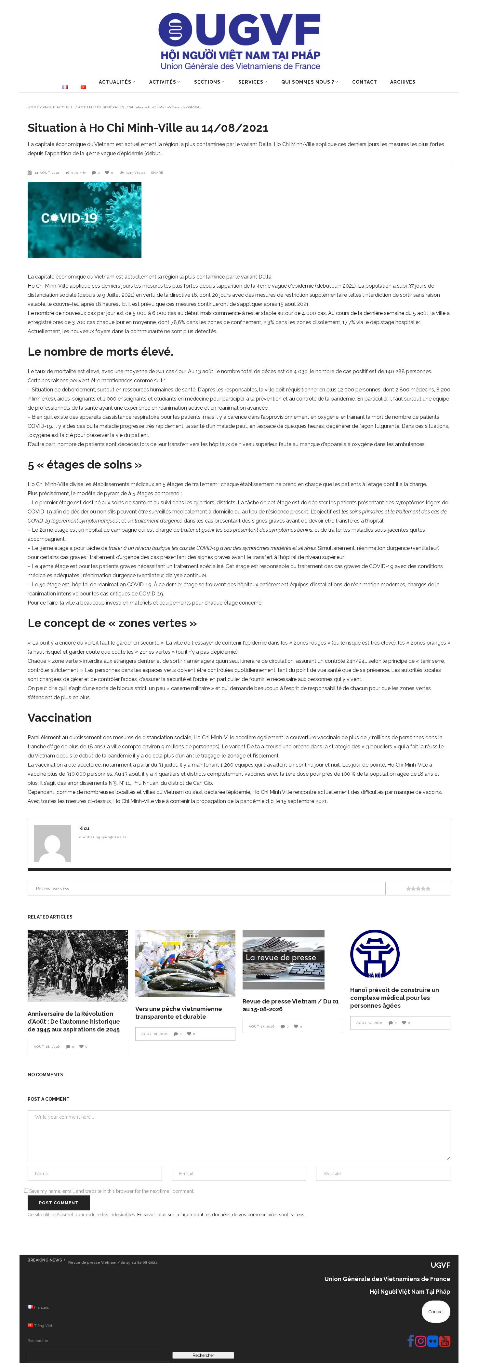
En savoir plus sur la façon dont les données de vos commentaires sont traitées (220, 1214)
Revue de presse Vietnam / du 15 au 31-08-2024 (113, 1263)
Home (33, 107)
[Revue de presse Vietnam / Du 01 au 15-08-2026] (293, 959)
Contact (436, 1311)
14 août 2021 (48, 172)
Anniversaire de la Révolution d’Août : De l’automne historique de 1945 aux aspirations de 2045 (74, 1021)
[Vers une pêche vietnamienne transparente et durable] (185, 963)
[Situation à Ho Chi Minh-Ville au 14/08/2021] (52, 843)
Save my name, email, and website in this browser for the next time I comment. (111, 1191)
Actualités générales (101, 107)
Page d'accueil (58, 107)
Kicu (84, 828)
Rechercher (38, 1340)
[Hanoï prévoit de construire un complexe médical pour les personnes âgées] (400, 954)
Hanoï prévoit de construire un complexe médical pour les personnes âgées (394, 998)
